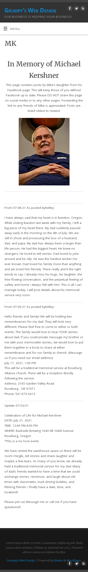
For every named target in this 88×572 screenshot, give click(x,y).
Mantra (58, 560)
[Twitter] (76, 9)
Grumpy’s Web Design (21, 560)
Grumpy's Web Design (30, 10)
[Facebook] (69, 9)
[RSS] (82, 9)
